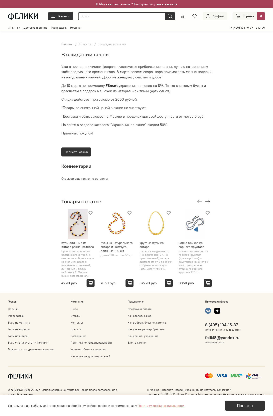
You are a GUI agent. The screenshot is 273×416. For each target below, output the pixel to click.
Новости (85, 44)
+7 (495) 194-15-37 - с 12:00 (247, 27)
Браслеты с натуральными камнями (31, 349)
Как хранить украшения (143, 336)
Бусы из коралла (19, 329)
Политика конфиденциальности (91, 342)
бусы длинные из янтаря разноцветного (77, 245)
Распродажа (59, 27)
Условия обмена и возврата (88, 349)
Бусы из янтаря (18, 336)
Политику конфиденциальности (161, 406)
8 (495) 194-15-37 (221, 325)
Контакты (77, 322)
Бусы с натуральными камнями (28, 342)
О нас (74, 309)
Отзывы (76, 316)
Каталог (64, 16)
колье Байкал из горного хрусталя (191, 245)
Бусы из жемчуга (19, 322)
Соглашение (79, 336)
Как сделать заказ (139, 316)
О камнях (14, 27)
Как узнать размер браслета (146, 329)
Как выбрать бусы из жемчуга (147, 322)
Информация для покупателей (90, 356)
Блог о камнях (137, 342)
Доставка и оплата (35, 27)
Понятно (245, 405)
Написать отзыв (76, 152)
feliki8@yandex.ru (222, 337)
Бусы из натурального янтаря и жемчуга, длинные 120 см (117, 247)
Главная (66, 44)
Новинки (75, 27)
